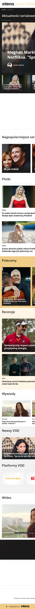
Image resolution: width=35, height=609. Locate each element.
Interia (4, 9)
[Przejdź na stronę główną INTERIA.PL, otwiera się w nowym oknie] (8, 4)
